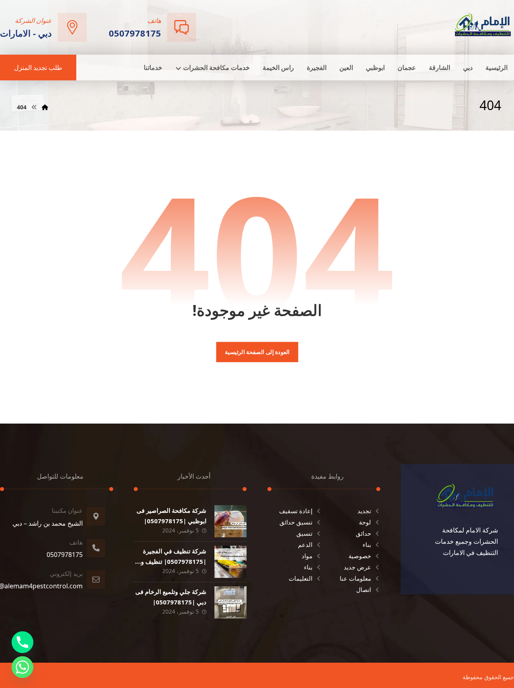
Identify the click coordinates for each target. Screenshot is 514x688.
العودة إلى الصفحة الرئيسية (256, 352)
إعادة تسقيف (295, 511)
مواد (307, 556)
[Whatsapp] (22, 667)
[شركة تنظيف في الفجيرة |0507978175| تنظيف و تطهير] (230, 562)
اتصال (363, 590)
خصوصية (360, 556)
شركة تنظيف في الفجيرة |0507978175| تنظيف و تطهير (173, 561)
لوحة (365, 522)
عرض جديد (357, 567)
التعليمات (300, 578)
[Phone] (22, 642)
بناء (367, 545)
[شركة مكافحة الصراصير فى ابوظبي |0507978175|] (230, 521)
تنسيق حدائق (295, 522)
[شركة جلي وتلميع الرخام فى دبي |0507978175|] (230, 602)
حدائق (363, 533)
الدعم (305, 545)
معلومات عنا (355, 578)
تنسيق (304, 533)
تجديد (364, 511)
